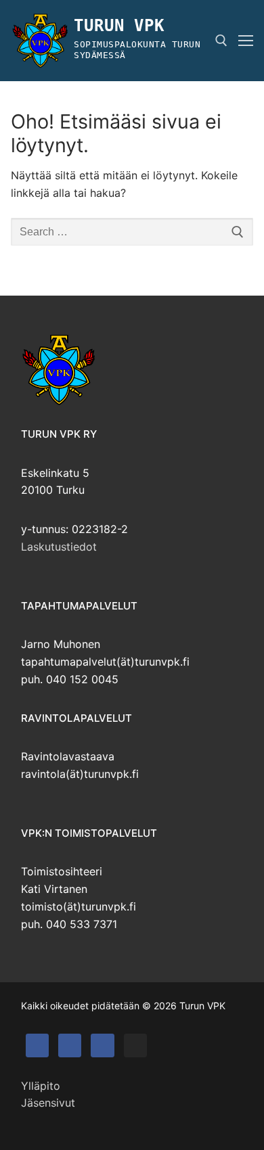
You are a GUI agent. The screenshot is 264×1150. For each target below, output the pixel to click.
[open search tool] (221, 40)
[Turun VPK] (37, 1045)
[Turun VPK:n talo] (69, 1045)
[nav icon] (245, 40)
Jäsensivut (48, 1102)
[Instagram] (135, 1045)
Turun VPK (119, 25)
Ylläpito (40, 1085)
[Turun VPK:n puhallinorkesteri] (102, 1045)
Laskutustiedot (59, 546)
